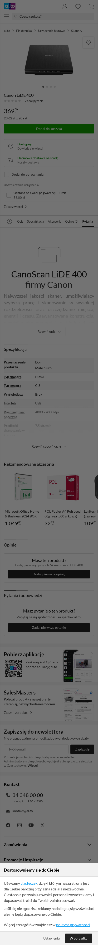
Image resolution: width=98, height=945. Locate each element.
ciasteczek (29, 883)
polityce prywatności (73, 924)
